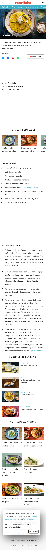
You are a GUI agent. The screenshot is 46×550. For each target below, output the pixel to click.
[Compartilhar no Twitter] (2, 57)
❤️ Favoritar (36, 56)
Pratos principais (17, 7)
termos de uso (28, 519)
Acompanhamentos (32, 7)
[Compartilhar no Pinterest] (13, 57)
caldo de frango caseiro (28, 187)
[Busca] (43, 2)
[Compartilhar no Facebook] (7, 57)
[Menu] (2, 2)
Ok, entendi (33, 532)
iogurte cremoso (36, 350)
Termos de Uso (32, 540)
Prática (43, 7)
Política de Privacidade (17, 540)
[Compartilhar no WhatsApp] (18, 57)
